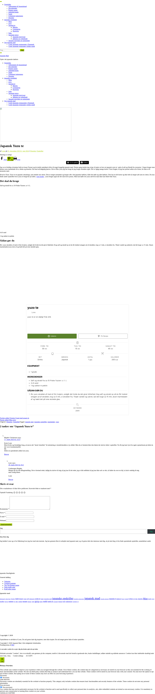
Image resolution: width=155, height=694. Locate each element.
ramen (11, 601)
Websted (3, 520)
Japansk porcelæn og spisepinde (19, 41)
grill (28, 599)
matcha (140, 599)
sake (16, 601)
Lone (3, 151)
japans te (118, 599)
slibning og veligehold (20, 39)
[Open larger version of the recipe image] (114, 319)
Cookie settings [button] (18, 656)
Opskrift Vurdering (6, 492)
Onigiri (6, 601)
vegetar (75, 601)
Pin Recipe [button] (104, 336)
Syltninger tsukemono (15, 16)
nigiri (153, 599)
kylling (131, 599)
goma (25, 599)
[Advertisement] (63, 617)
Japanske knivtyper (19, 37)
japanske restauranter (79, 599)
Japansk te (11, 25)
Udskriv (85, 162)
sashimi (20, 601)
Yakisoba (7, 581)
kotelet (126, 599)
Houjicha (16, 31)
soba (33, 601)
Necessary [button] (3, 675)
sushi (45, 601)
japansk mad (29, 422)
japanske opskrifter (40, 422)
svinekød (55, 601)
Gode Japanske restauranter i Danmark (21, 44)
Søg (1, 528)
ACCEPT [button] (29, 656)
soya (9, 23)
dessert (21, 599)
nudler (2, 601)
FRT (12, 645)
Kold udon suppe (10, 589)
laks (136, 599)
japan (42, 599)
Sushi (10, 14)
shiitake (29, 601)
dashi (17, 599)
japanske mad (48, 599)
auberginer (8, 599)
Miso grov (8, 420)
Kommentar (4, 509)
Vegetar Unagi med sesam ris (14, 418)
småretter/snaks (13, 12)
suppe (41, 601)
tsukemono (69, 601)
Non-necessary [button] (5, 685)
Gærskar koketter (10, 583)
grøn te (37, 599)
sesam (25, 601)
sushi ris (50, 601)
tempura (60, 601)
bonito (13, 599)
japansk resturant (104, 599)
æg (78, 601)
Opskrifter (7, 4)
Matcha (15, 27)
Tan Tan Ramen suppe (11, 585)
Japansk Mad (4, 56)
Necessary (6, 677)
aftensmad (2, 599)
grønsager (32, 599)
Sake (10, 33)
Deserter (11, 18)
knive (123, 599)
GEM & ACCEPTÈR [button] (7, 693)
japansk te (112, 599)
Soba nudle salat (9, 587)
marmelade (51, 422)
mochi (149, 599)
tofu (64, 601)
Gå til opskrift (73, 162)
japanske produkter (10, 20)
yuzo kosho (40, 176)
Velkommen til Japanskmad (17, 6)
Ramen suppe (13, 10)
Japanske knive (13, 35)
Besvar (6, 454)
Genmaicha (16, 29)
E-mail (3, 516)
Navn (2, 513)
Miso (10, 22)
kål (134, 599)
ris (14, 601)
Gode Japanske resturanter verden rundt (21, 46)
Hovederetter (12, 8)
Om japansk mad (10, 42)
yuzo (57, 422)
